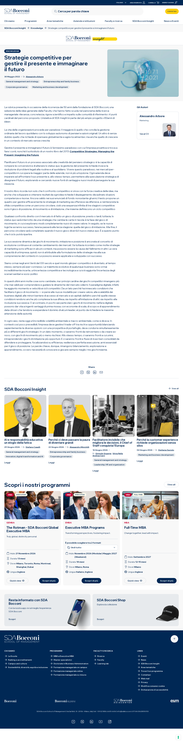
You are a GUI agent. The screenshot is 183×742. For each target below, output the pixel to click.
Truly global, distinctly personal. (21, 536)
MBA (126, 523)
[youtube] (100, 721)
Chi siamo (9, 21)
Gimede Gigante (103, 454)
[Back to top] (174, 639)
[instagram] (109, 721)
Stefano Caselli (33, 447)
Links (140, 651)
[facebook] (73, 721)
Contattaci (172, 11)
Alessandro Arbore (35, 76)
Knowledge (12, 51)
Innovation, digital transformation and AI (24, 456)
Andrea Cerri (99, 456)
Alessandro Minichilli (79, 447)
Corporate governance (16, 87)
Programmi (31, 21)
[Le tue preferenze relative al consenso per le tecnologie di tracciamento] (178, 737)
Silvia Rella (118, 454)
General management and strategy (22, 81)
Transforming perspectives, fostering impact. (87, 533)
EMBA (68, 523)
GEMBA (10, 523)
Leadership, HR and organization (109, 464)
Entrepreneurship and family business (61, 81)
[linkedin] (91, 721)
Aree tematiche (55, 21)
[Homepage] (22, 639)
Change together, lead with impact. (141, 533)
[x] (82, 721)
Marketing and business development (50, 87)
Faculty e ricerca (113, 21)
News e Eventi (171, 21)
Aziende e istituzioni (84, 21)
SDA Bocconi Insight (143, 21)
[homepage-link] (16, 11)
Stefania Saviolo (166, 450)
